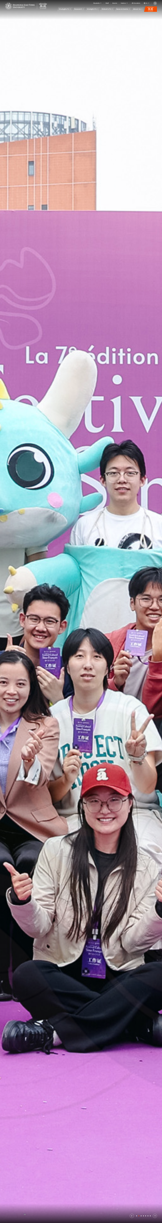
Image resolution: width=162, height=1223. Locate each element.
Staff (107, 3)
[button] (132, 1216)
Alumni (114, 3)
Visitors (123, 3)
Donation (137, 3)
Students (96, 3)
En (146, 3)
